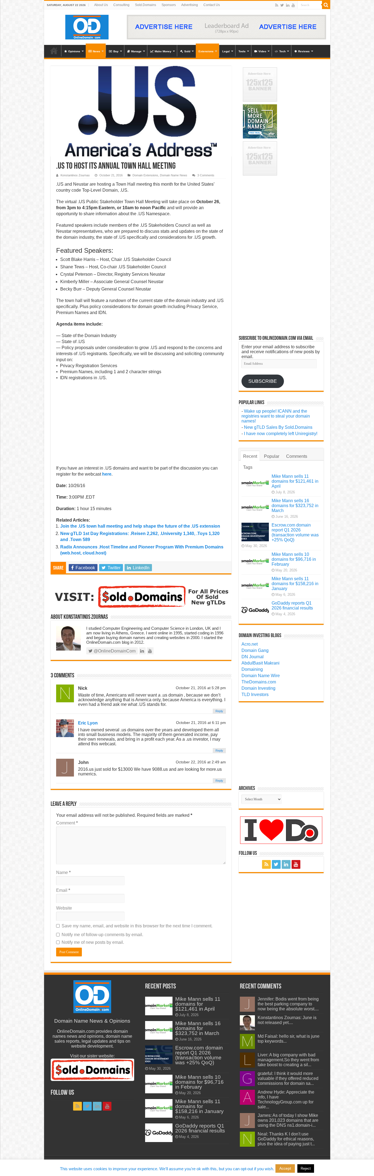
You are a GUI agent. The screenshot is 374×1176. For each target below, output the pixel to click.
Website (64, 908)
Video (262, 51)
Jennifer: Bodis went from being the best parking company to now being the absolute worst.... (288, 1004)
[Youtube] (293, 5)
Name (63, 872)
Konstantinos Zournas (75, 175)
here (106, 474)
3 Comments (205, 175)
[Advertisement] (141, 424)
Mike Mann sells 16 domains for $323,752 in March (295, 505)
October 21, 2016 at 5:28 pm (201, 688)
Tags (247, 467)
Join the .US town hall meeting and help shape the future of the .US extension (140, 526)
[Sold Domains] (141, 596)
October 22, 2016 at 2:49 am (201, 762)
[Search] (326, 5)
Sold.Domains (145, 5)
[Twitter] (282, 5)
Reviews (304, 51)
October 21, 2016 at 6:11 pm (201, 723)
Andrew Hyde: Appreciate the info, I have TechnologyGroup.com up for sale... (286, 1099)
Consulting (121, 5)
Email (63, 890)
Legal (226, 51)
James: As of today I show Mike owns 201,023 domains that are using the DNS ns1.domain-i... (288, 1120)
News (96, 51)
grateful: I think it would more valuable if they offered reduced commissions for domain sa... (288, 1078)
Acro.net (249, 644)
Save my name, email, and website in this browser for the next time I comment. (137, 926)
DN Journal (252, 656)
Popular (271, 456)
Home (54, 50)
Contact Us (211, 5)
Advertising (189, 5)
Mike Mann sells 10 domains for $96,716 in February (294, 559)
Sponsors (169, 5)
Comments (296, 456)
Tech (282, 51)
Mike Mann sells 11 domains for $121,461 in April (295, 481)
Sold (187, 51)
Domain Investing (258, 688)
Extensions (206, 51)
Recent (250, 456)
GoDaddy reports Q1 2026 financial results (292, 605)
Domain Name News (173, 175)
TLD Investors (255, 694)
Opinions (74, 51)
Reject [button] (306, 1168)
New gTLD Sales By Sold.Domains (278, 427)
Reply (219, 711)
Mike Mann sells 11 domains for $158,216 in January (295, 583)
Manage (136, 51)
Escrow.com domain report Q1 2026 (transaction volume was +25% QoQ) (295, 532)
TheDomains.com (258, 682)
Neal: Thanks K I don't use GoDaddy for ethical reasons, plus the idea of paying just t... (286, 1139)
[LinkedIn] (288, 5)
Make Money (163, 51)
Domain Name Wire (260, 675)
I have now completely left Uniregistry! (280, 433)
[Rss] (277, 5)
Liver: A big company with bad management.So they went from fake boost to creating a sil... (288, 1060)
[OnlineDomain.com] (87, 26)
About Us (101, 5)
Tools (242, 51)
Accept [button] (285, 1168)
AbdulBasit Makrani (260, 663)
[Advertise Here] (226, 26)
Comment (67, 823)
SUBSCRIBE (262, 381)
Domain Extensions (145, 175)
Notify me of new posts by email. (93, 942)
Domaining (252, 669)
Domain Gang (255, 650)
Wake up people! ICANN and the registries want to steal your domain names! (275, 416)
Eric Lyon (88, 723)
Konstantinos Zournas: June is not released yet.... (287, 1020)
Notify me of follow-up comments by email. (102, 934)
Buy (116, 51)
